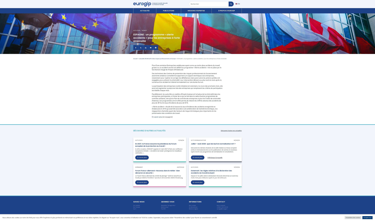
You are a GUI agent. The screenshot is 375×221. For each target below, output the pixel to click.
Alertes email (164, 207)
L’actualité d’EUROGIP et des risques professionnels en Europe (157, 59)
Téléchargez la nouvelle (214, 158)
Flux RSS (163, 209)
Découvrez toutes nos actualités (231, 131)
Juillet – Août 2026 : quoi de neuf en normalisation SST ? (213, 144)
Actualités (145, 11)
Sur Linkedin (136, 205)
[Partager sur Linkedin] (145, 47)
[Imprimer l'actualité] (155, 47)
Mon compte (192, 205)
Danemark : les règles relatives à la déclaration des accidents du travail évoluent (211, 172)
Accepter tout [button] (367, 217)
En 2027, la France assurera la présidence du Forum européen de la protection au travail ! (155, 145)
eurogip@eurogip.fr (222, 209)
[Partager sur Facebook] (135, 47)
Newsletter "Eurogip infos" (168, 205)
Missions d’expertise (196, 11)
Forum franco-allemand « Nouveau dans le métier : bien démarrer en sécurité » (157, 172)
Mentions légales (193, 209)
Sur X (134, 209)
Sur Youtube (136, 207)
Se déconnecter (193, 207)
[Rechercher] (231, 4)
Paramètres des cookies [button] (353, 217)
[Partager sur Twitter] (140, 47)
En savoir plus (157, 117)
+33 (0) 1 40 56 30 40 (222, 207)
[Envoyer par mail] (150, 47)
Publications (168, 11)
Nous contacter (221, 205)
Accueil (135, 59)
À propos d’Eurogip (226, 11)
